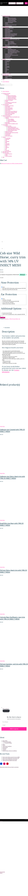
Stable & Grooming (6, 38)
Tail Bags (7, 40)
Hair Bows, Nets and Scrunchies (11, 55)
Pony (6, 68)
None (4, 287)
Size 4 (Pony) (7, 32)
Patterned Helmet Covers (13, 50)
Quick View (2, 426)
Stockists (4, 748)
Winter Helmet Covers (12, 52)
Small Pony (7, 67)
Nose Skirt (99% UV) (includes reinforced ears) (14, 288)
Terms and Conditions (7, 746)
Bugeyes (7, 16)
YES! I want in (14, 729)
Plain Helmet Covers (12, 49)
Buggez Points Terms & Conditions (10, 750)
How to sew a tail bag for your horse (10, 759)
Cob (6, 70)
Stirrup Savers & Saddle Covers (11, 46)
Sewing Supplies (8, 78)
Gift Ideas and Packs (7, 74)
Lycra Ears (7, 300)
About (4, 745)
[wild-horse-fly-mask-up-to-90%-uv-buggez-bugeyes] (11, 163)
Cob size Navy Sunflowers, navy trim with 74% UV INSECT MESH (12, 618)
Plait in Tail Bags (11, 42)
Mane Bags (7, 44)
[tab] (15, 327)
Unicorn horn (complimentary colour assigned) (13, 314)
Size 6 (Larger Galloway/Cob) (11, 34)
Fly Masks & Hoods (6, 15)
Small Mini (7, 63)
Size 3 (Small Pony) (9, 31)
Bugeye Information (12, 18)
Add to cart (3, 317)
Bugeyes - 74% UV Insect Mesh (11, 318)
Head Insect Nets (8, 53)
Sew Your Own (6, 75)
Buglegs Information (9, 28)
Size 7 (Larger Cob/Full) (9, 36)
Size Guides (5, 740)
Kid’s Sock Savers (8, 58)
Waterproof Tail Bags (12, 43)
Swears (4, 59)
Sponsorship (5, 747)
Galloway (7, 69)
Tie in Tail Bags (11, 41)
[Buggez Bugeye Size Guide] (6, 248)
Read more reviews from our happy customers (9, 767)
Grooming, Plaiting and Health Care (12, 39)
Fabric (6, 77)
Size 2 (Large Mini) (8, 30)
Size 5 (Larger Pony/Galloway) (11, 33)
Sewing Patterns (8, 76)
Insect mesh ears (8, 302)
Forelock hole (7, 313)
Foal (6, 62)
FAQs (4, 744)
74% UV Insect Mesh (12, 21)
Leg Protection (6, 27)
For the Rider (5, 47)
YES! (26, 3)
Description (7, 327)
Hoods (6, 23)
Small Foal (7, 61)
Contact (4, 749)
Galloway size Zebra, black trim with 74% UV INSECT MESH (12, 477)
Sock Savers (7, 57)
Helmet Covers (8, 48)
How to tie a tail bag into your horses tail (11, 758)
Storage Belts (8, 56)
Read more (6, 710)
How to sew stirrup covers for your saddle (11, 757)
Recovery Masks (8, 25)
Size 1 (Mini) (7, 29)
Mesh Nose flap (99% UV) (10, 289)
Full (6, 71)
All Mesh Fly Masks (9, 22)
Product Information (7, 741)
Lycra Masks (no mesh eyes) (10, 24)
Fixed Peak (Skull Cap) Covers (14, 51)
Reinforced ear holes (9, 303)
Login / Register (6, 81)
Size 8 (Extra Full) (8, 37)
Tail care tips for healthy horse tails (10, 760)
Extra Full (7, 72)
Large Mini (7, 66)
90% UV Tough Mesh (12, 19)
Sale (3, 79)
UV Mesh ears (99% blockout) (11, 301)
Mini (6, 65)
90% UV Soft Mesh (12, 20)
